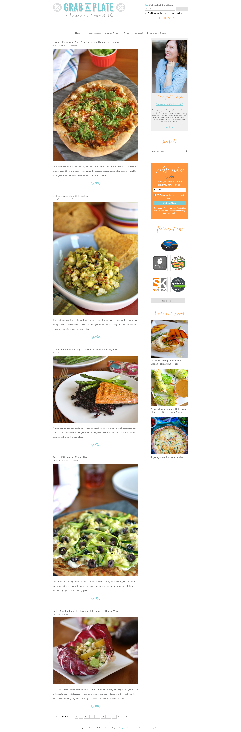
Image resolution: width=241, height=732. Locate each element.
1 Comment (74, 614)
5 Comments (73, 45)
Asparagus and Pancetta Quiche (167, 457)
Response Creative (126, 728)
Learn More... (169, 126)
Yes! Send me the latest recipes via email (164, 13)
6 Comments (73, 352)
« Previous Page (63, 717)
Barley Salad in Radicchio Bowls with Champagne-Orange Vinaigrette (89, 611)
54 (103, 717)
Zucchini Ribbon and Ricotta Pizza (70, 457)
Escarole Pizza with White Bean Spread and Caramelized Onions (86, 42)
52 (92, 717)
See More (168, 301)
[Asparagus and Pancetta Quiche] (169, 435)
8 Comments (74, 460)
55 (108, 717)
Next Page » (125, 717)
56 (114, 717)
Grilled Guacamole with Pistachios (70, 195)
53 (97, 717)
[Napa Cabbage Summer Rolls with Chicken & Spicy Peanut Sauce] (169, 387)
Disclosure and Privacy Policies (148, 728)
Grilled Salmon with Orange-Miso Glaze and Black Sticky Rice (85, 349)
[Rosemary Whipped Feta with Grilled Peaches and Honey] (169, 339)
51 (86, 717)
